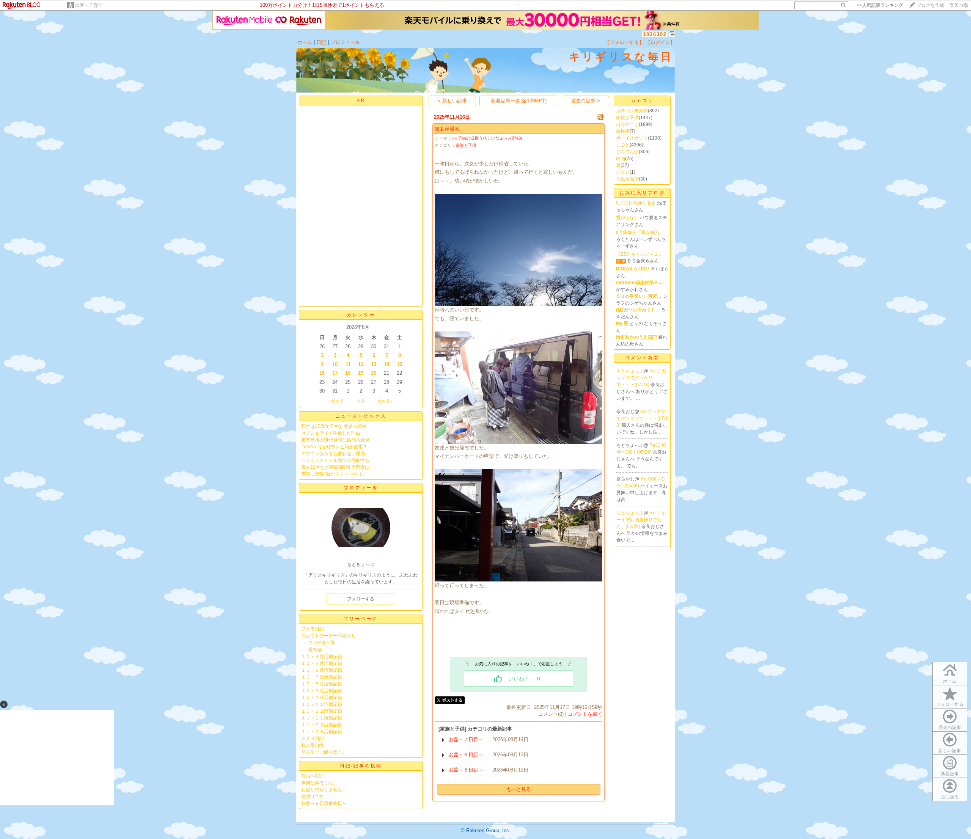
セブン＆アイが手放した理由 (330, 433)
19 (360, 373)
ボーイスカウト (632, 138)
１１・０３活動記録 (321, 731)
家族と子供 (466, 145)
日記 (321, 42)
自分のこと (627, 124)
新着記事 (950, 773)
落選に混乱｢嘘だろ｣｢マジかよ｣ (333, 474)
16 (322, 373)
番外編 (315, 649)
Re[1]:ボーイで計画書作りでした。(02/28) (641, 519)
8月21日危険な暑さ (636, 203)
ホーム (304, 42)
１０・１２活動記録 (321, 711)
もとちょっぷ (630, 371)
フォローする (949, 704)
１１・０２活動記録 (321, 724)
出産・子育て (88, 5)
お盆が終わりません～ (324, 789)
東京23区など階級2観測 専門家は (335, 467)
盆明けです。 (314, 796)
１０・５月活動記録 (321, 663)
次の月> (384, 401)
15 (399, 364)
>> (880, 5)
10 (335, 364)
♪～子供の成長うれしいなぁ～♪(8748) (486, 138)
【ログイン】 (660, 42)
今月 (361, 401)
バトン (623, 172)
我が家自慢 (312, 745)
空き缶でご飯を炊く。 (324, 752)
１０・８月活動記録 (321, 684)
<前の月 (336, 401)
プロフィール (345, 42)
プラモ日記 (312, 629)
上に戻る (950, 797)
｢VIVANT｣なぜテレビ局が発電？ (334, 446)
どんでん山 (627, 151)
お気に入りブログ (642, 192)
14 (386, 364)
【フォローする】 (624, 42)
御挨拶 (623, 131)
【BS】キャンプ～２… (639, 254)
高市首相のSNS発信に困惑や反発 (335, 440)
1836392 (655, 34)
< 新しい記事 (452, 101)
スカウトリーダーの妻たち (328, 635)
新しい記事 (949, 750)
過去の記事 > (585, 101)
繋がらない (627, 217)
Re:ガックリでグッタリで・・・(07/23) (642, 418)
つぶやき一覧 (321, 642)
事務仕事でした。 (319, 783)
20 (373, 373)
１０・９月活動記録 (321, 690)
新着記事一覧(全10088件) (519, 101)
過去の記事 (949, 727)
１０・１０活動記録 (321, 697)
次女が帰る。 (449, 129)
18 (347, 373)
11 (348, 364)
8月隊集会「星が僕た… (640, 232)
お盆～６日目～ (466, 754)
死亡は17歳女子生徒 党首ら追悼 (334, 426)
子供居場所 (627, 179)
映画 (620, 158)
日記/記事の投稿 (361, 765)
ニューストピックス (361, 416)
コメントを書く (585, 714)
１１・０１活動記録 (321, 718)
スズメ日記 (312, 738)
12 (360, 364)
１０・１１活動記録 (321, 704)
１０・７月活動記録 (321, 677)
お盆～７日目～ (466, 739)
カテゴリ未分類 (632, 110)
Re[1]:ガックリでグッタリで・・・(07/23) (641, 377)
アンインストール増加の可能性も (335, 460)
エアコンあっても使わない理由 (333, 453)
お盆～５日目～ (466, 770)
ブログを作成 (930, 5)
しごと (623, 145)
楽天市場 (959, 5)
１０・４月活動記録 (321, 656)
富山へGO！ (313, 776)
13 (373, 364)
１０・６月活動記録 (321, 670)
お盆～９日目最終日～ (324, 803)
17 (335, 373)
